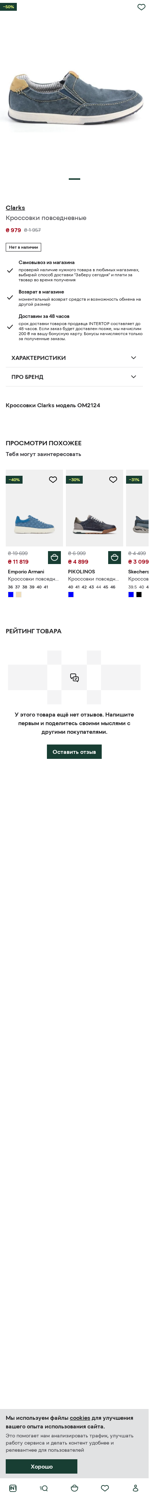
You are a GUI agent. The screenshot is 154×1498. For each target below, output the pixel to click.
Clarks (15, 208)
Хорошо (42, 1466)
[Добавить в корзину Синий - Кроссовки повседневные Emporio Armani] (54, 557)
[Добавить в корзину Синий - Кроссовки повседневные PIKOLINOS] (114, 557)
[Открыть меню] (44, 1488)
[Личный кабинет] (136, 1488)
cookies (80, 1417)
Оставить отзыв (74, 752)
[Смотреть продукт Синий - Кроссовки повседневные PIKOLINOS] (94, 508)
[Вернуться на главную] (13, 1488)
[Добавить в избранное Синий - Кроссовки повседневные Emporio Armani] (53, 480)
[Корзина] (74, 1488)
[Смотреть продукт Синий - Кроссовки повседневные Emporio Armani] (34, 508)
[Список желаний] (105, 1488)
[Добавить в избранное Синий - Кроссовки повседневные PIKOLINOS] (113, 480)
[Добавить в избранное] (141, 7)
